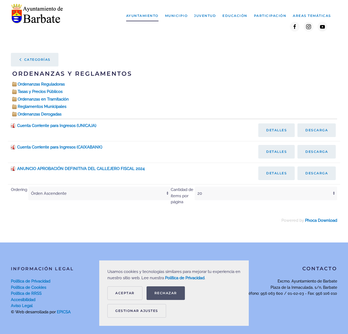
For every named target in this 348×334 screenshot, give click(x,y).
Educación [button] (234, 16)
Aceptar (125, 293)
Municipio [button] (176, 16)
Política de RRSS (26, 293)
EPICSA (64, 311)
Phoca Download (321, 220)
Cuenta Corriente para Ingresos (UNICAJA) (56, 125)
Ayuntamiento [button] (142, 16)
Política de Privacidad (30, 281)
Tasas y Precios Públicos (40, 91)
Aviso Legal (22, 305)
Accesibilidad (23, 299)
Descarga (316, 130)
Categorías (37, 59)
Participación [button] (270, 16)
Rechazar (165, 293)
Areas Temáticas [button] (312, 16)
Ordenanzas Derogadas (39, 114)
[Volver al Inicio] (38, 16)
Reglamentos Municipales (42, 106)
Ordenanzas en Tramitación (43, 99)
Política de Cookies (28, 287)
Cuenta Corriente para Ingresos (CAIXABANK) (59, 147)
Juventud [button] (205, 16)
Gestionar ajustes (136, 311)
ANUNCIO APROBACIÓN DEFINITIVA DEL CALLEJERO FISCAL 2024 (81, 168)
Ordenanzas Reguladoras (41, 84)
